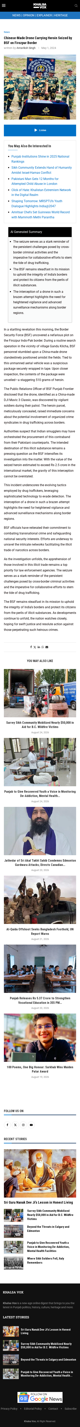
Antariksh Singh (26, 47)
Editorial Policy (33, 1408)
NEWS (16, 15)
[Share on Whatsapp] (43, 647)
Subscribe (71, 1408)
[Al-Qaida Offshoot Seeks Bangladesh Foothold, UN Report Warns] (40, 900)
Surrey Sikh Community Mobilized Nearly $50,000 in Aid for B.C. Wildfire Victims (50, 1215)
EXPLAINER (44, 15)
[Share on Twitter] (34, 647)
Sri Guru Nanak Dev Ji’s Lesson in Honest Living (38, 1202)
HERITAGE (61, 15)
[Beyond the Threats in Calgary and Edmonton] (13, 1231)
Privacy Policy (9, 1408)
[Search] (76, 5)
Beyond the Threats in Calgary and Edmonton (48, 1229)
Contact (53, 1408)
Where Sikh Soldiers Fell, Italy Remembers (45, 1260)
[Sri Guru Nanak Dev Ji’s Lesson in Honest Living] (40, 1173)
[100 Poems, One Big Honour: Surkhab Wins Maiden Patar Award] (40, 1038)
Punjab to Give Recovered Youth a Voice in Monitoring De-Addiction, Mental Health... (47, 1373)
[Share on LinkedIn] (39, 647)
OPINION (28, 15)
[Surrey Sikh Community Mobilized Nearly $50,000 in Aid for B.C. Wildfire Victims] (40, 693)
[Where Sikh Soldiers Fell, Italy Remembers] (13, 1263)
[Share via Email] (46, 647)
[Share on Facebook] (31, 647)
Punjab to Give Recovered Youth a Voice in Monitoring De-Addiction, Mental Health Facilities (48, 1247)
